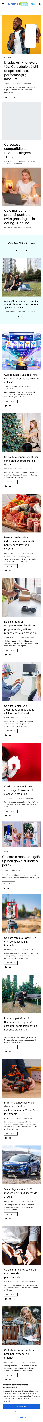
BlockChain (8, 386)
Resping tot (21, 1417)
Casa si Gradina (10, 311)
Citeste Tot (10, 401)
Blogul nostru (10, 161)
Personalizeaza (21, 1412)
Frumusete (6, 851)
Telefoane (8, 57)
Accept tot (21, 1406)
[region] (21, 1401)
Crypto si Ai (18, 386)
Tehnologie (21, 161)
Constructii (8, 798)
